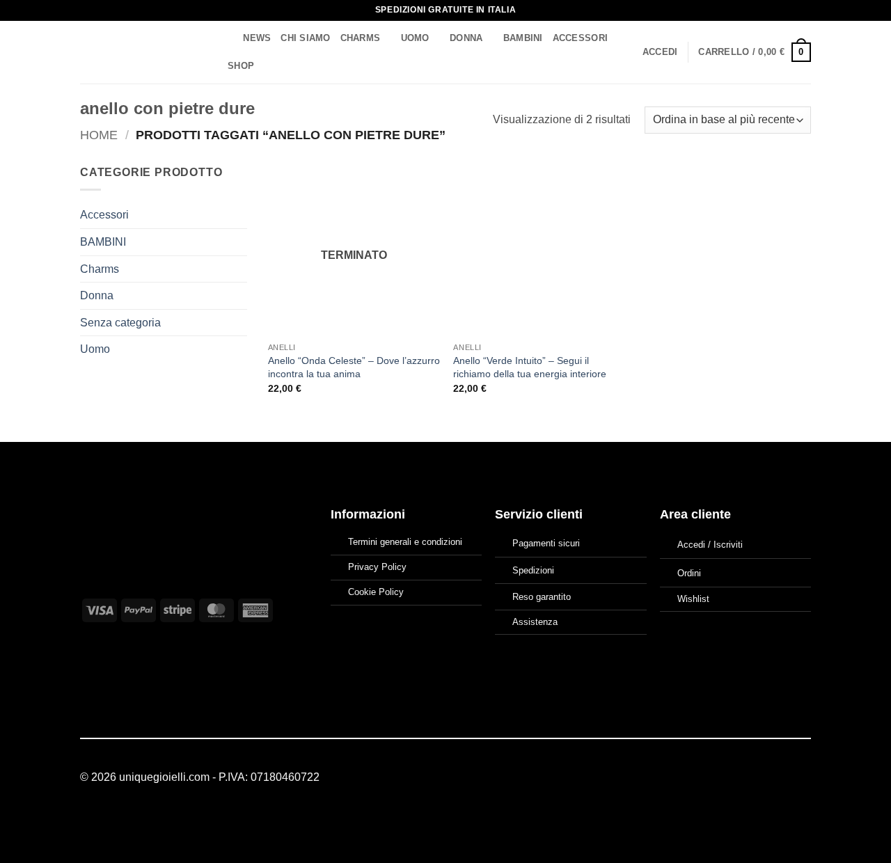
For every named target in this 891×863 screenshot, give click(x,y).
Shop (241, 66)
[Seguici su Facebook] (768, 777)
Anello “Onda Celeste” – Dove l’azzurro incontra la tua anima (354, 367)
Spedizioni (533, 570)
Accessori (580, 38)
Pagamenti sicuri (546, 543)
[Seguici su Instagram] (785, 777)
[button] (660, 52)
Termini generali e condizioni (405, 542)
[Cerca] (228, 38)
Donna (466, 38)
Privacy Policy (377, 567)
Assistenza (535, 622)
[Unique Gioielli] (141, 52)
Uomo (415, 38)
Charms (360, 38)
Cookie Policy (376, 592)
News (257, 38)
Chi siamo (305, 38)
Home (99, 134)
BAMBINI (523, 38)
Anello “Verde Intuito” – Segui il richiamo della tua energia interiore (529, 367)
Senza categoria (120, 322)
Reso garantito (541, 597)
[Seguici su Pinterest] (802, 777)
